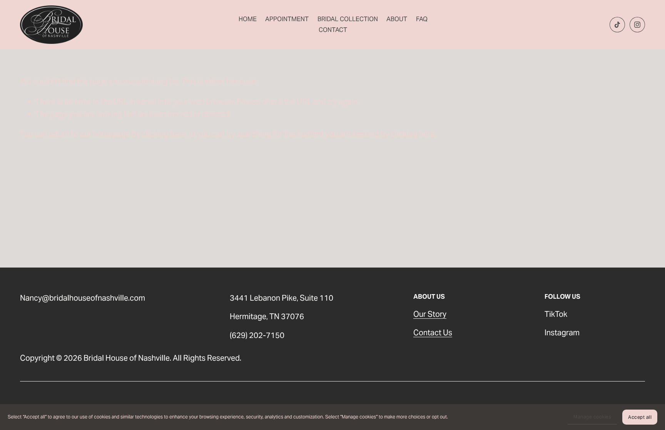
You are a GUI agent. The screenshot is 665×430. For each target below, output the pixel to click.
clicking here (163, 134)
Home (248, 19)
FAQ (422, 19)
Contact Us (432, 333)
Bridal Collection (347, 19)
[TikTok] (617, 24)
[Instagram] (637, 24)
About (396, 19)
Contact (333, 30)
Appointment (287, 19)
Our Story (429, 314)
